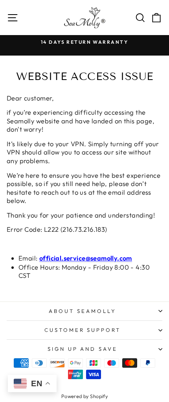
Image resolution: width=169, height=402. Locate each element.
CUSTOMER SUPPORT (82, 330)
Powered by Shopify (84, 396)
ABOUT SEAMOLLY (82, 311)
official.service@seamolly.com (85, 258)
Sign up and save (83, 349)
